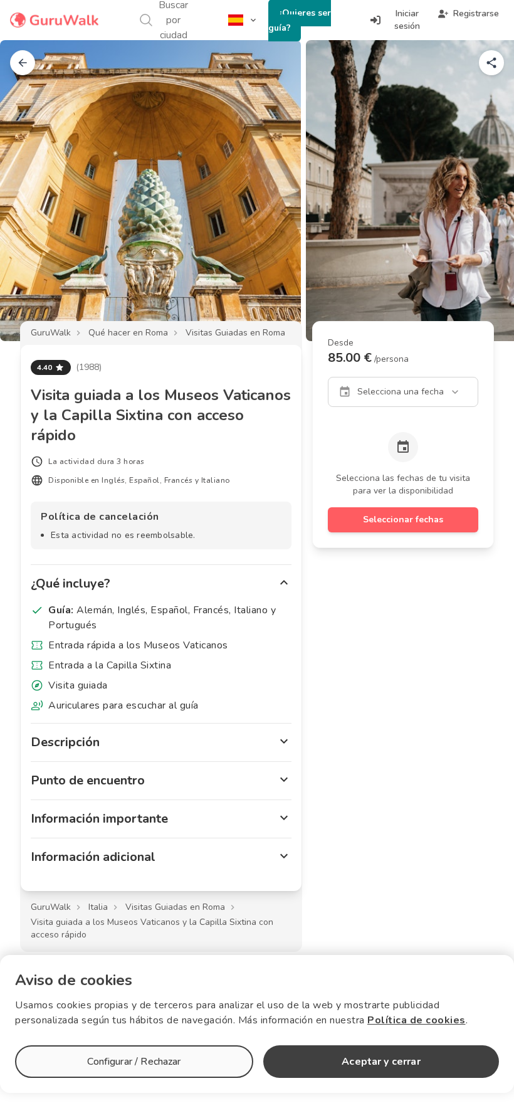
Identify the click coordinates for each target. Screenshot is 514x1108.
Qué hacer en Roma (128, 333)
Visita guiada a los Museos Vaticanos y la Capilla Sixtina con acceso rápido (152, 928)
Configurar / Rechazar (134, 1061)
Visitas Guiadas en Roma (235, 333)
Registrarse (476, 13)
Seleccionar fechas (403, 519)
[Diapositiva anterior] (30, 191)
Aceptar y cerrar (381, 1061)
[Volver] (22, 62)
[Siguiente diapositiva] (484, 191)
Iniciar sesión (407, 20)
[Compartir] (491, 62)
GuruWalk (51, 333)
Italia (98, 907)
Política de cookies (416, 1020)
